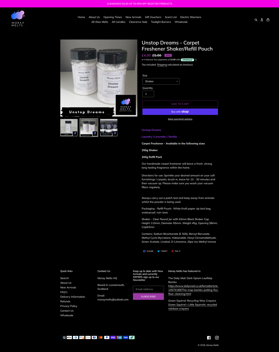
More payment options (180, 119)
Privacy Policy (68, 306)
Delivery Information (72, 296)
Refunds (65, 301)
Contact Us (67, 310)
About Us (65, 282)
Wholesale (66, 315)
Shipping (162, 64)
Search (64, 278)
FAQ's (63, 292)
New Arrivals (68, 287)
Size (144, 75)
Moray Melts (212, 345)
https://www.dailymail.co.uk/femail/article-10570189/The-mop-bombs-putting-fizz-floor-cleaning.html (193, 289)
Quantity (147, 88)
